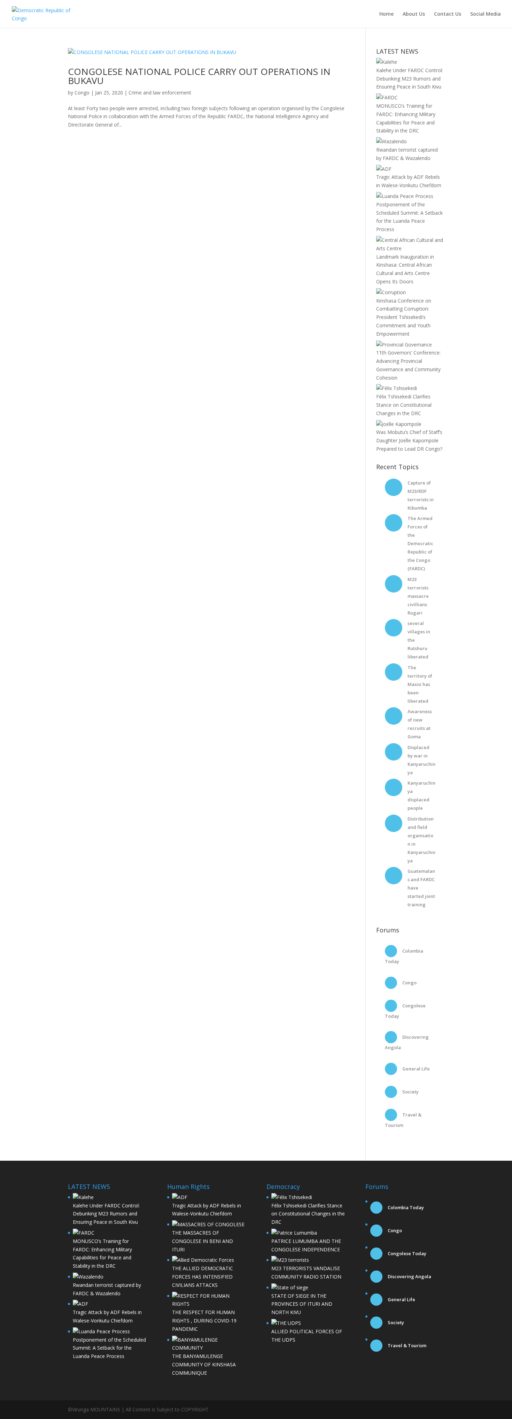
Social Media (485, 14)
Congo (82, 92)
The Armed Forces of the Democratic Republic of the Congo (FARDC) (420, 543)
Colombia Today (405, 1207)
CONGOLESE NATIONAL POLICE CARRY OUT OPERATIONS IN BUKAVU (199, 76)
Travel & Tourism (406, 1345)
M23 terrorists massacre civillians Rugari (418, 596)
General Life (415, 1069)
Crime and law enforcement (160, 92)
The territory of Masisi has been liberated (420, 684)
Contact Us (447, 14)
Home (386, 14)
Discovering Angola (409, 1276)
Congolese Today (406, 1253)
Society (410, 1092)
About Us (414, 14)
